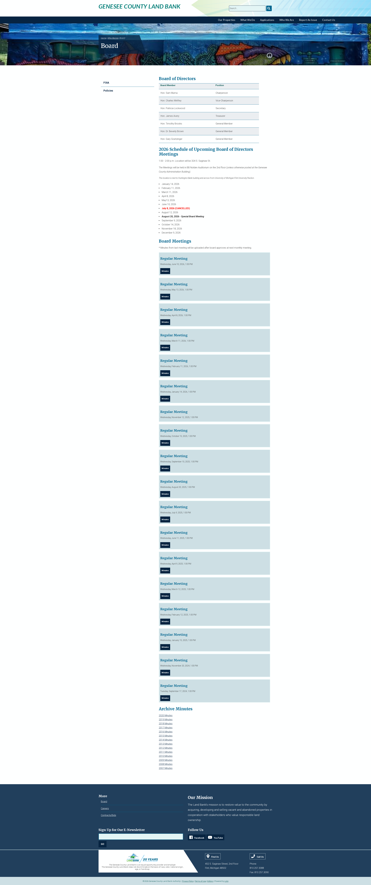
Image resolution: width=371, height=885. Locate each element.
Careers (105, 808)
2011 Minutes (165, 752)
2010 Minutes (165, 756)
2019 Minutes (165, 719)
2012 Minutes (165, 748)
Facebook (199, 838)
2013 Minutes (165, 743)
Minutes (165, 271)
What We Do (247, 19)
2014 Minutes (165, 739)
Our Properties (226, 19)
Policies (108, 90)
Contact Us (328, 19)
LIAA (226, 881)
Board (104, 801)
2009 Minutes (165, 760)
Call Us (260, 857)
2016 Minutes (165, 731)
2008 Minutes (165, 764)
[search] (247, 8)
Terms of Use (200, 881)
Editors (210, 881)
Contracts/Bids (108, 815)
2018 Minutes (165, 723)
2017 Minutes (165, 727)
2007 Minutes (165, 768)
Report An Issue (308, 19)
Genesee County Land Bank (139, 6)
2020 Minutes (165, 715)
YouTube (218, 838)
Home (103, 38)
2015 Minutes (165, 735)
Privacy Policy (188, 881)
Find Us (215, 857)
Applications (267, 19)
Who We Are (286, 19)
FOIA (106, 82)
